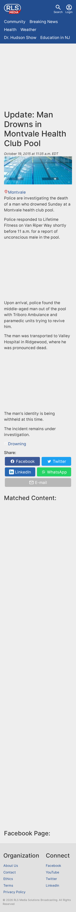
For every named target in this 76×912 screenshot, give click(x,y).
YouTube (52, 872)
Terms (8, 886)
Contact (9, 872)
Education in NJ (55, 37)
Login (69, 12)
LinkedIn (22, 472)
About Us (10, 866)
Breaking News (44, 21)
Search (58, 12)
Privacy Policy (14, 892)
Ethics (8, 879)
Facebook (25, 461)
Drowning (17, 443)
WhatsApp (56, 472)
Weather (28, 29)
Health (10, 29)
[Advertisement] (38, 79)
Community (15, 21)
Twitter (59, 461)
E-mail (40, 482)
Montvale (17, 192)
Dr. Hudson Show (20, 37)
